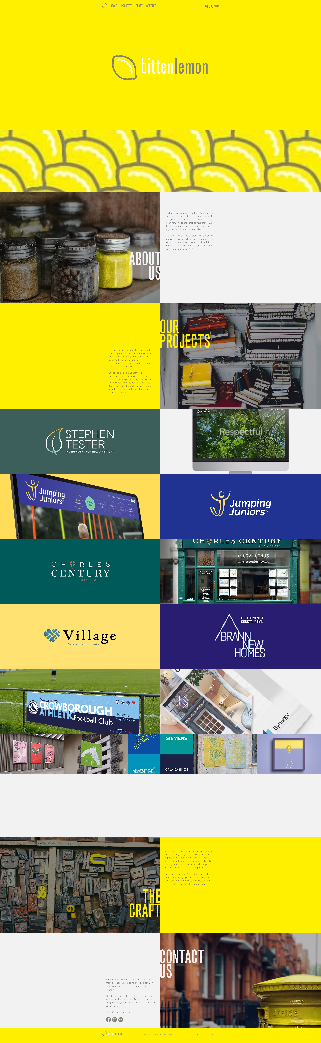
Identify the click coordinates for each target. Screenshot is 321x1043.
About (150, 1034)
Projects (157, 1034)
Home (144, 1034)
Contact (171, 1034)
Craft (164, 1034)
